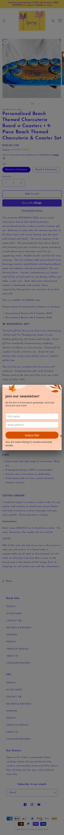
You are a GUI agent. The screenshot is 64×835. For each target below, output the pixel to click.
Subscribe (32, 435)
